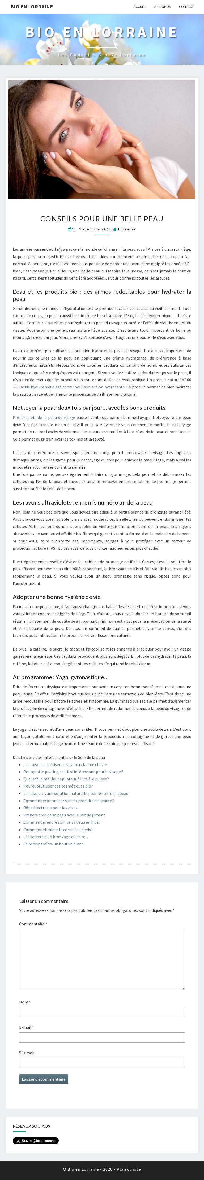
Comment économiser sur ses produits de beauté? (68, 800)
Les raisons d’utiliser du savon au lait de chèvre (65, 764)
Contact (186, 6)
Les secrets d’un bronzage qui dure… (56, 836)
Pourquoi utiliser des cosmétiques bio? (58, 786)
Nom (25, 1001)
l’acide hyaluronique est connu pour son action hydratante (72, 387)
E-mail (26, 1027)
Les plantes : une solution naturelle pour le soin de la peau (75, 793)
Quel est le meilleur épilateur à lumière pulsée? (66, 778)
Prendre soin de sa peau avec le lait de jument (64, 815)
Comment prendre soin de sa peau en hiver (61, 822)
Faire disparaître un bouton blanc (53, 843)
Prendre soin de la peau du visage (44, 417)
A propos (162, 6)
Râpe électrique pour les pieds (50, 807)
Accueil (140, 6)
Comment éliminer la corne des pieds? (58, 829)
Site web (27, 1052)
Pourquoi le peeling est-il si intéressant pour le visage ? (73, 771)
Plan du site (129, 1169)
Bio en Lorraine (31, 6)
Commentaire (33, 923)
